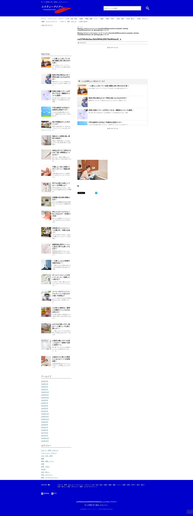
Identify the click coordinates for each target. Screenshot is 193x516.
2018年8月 (44, 424)
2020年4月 (44, 381)
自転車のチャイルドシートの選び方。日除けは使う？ (61, 230)
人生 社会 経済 (72, 18)
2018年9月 (44, 422)
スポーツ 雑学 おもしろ (68, 21)
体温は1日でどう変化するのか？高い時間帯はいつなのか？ (61, 152)
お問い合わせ (83, 21)
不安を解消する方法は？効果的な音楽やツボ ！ (106, 122)
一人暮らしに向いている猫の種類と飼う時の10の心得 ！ (109, 86)
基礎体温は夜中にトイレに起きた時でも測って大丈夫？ (61, 247)
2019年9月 (44, 400)
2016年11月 (45, 441)
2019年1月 (44, 411)
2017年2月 (44, 433)
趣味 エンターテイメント (50, 21)
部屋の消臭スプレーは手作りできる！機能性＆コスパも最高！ (111, 110)
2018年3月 (44, 430)
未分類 (43, 469)
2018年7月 (44, 427)
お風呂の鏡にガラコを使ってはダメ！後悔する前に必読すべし (61, 343)
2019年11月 (45, 395)
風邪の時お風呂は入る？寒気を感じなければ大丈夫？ (108, 98)
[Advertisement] (112, 63)
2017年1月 (44, 435)
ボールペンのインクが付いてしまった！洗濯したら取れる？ (61, 277)
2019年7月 (44, 403)
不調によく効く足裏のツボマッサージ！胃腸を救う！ (61, 169)
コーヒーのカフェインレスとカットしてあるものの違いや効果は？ (61, 294)
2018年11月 (45, 416)
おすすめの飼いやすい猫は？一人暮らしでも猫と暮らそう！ (61, 326)
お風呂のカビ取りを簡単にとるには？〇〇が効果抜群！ (61, 359)
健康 (81, 18)
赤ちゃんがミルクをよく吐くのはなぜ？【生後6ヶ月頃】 (61, 214)
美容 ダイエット (143, 18)
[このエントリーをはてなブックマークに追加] (96, 193)
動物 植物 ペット (92, 18)
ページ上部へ (190, 512)
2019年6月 (44, 406)
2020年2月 (44, 387)
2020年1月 (44, 389)
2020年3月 (44, 384)
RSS (55, 493)
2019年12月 (45, 392)
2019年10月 (45, 397)
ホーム (44, 18)
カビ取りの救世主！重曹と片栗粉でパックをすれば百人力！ (61, 310)
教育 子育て (110, 18)
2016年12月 (45, 438)
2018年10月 (45, 419)
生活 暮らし (131, 18)
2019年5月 (44, 408)
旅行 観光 (120, 18)
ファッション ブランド (56, 18)
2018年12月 (45, 414)
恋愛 (102, 18)
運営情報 (46, 493)
